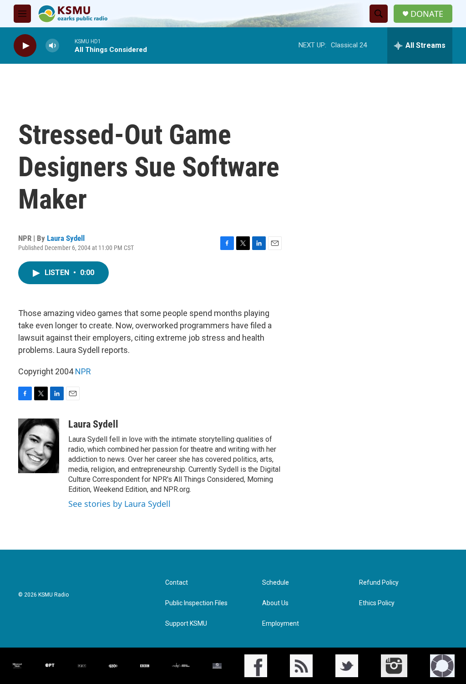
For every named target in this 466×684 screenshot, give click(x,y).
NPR (83, 371)
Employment (280, 623)
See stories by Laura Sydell (119, 503)
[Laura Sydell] (38, 446)
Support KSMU (186, 623)
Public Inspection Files (196, 603)
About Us (275, 603)
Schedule (275, 582)
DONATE (426, 14)
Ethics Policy (377, 603)
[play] (25, 46)
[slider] (67, 45)
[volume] (52, 46)
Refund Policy (379, 582)
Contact (176, 582)
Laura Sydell (66, 238)
